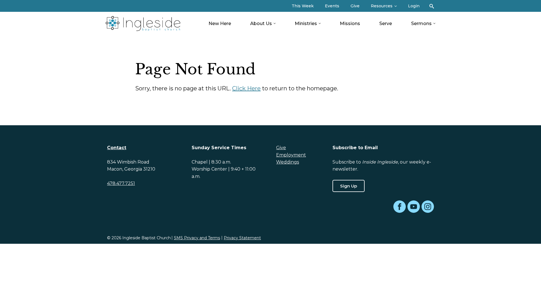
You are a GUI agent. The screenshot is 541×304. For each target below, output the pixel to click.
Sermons (421, 23)
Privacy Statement (242, 238)
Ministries (306, 23)
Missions (350, 23)
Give (355, 5)
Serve (385, 23)
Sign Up (348, 186)
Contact (116, 147)
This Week (303, 5)
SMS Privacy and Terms (197, 238)
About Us (261, 23)
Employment (291, 155)
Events (332, 5)
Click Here (246, 88)
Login (414, 5)
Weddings (287, 162)
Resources (382, 5)
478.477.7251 (121, 183)
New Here (220, 23)
